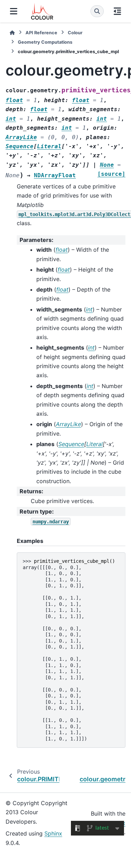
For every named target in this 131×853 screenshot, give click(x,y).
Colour (75, 32)
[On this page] (117, 11)
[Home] (12, 32)
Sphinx (53, 833)
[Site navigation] (14, 11)
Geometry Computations (45, 42)
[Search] (97, 11)
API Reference (41, 32)
